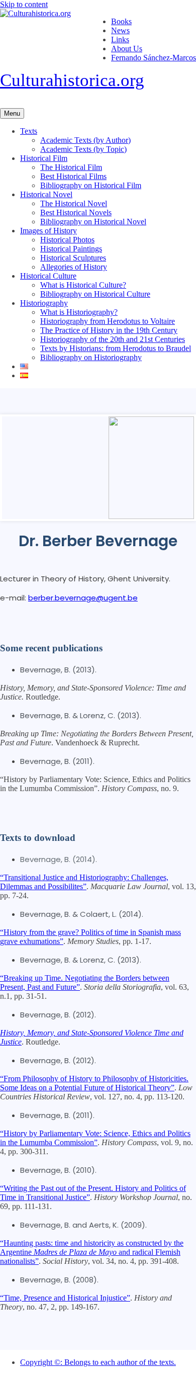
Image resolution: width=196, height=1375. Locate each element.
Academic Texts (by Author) (85, 140)
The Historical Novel (73, 203)
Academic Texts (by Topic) (83, 149)
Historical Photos (67, 239)
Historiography (44, 303)
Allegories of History (73, 267)
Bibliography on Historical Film (90, 185)
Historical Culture (48, 276)
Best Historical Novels (76, 212)
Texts (28, 131)
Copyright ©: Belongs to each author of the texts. (98, 1362)
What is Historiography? (79, 312)
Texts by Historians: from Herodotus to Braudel (115, 348)
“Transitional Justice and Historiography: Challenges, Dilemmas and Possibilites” (84, 882)
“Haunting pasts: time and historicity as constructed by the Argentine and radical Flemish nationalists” (91, 1252)
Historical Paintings (71, 248)
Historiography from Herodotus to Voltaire (107, 321)
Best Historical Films (73, 176)
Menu (12, 113)
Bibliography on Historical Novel (93, 221)
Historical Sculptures (73, 257)
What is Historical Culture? (83, 285)
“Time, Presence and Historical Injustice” (65, 1298)
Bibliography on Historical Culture (95, 294)
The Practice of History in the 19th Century (108, 330)
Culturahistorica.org (72, 80)
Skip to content (24, 4)
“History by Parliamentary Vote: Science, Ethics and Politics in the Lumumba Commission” (95, 1138)
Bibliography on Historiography (91, 357)
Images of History (48, 230)
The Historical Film (71, 167)
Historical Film (43, 158)
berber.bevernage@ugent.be (83, 597)
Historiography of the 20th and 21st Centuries (112, 339)
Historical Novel (46, 194)
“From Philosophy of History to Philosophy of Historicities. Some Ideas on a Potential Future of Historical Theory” (94, 1083)
